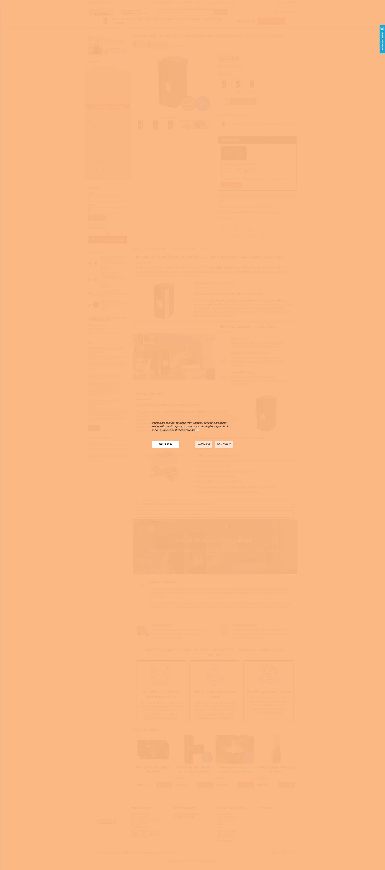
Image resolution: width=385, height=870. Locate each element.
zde (197, 429)
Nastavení (204, 444)
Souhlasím (165, 444)
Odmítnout (224, 444)
